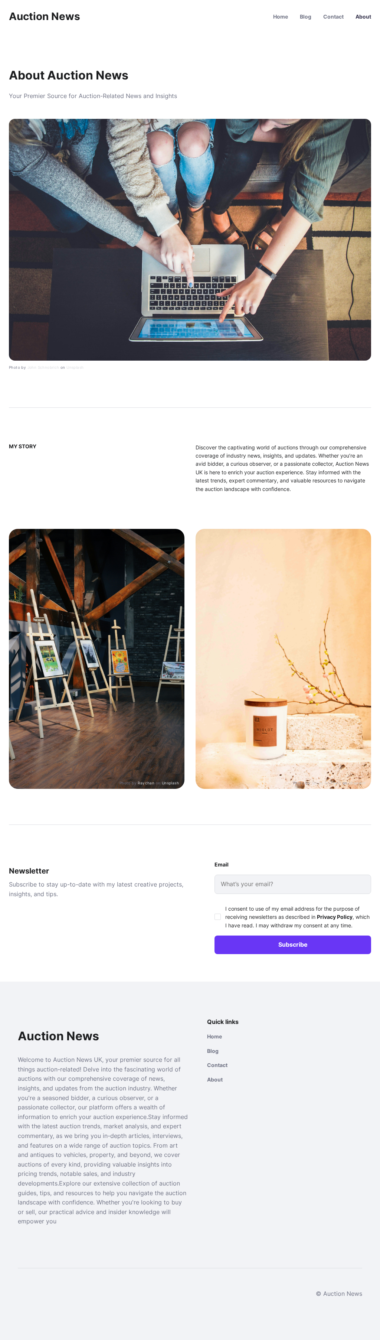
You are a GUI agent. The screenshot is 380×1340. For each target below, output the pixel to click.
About (363, 16)
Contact (333, 16)
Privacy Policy (335, 917)
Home (280, 16)
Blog (305, 16)
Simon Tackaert (326, 783)
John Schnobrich (43, 367)
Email (221, 864)
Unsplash (74, 367)
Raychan (146, 783)
